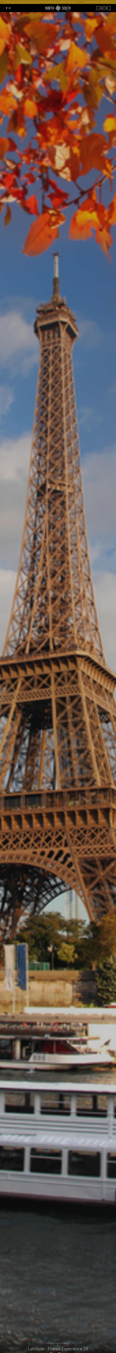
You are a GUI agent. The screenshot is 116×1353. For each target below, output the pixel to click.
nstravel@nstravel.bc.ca (92, 2)
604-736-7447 (105, 2)
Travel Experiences (51, 2)
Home (8, 2)
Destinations (62, 2)
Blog (42, 2)
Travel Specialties (23, 2)
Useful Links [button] (71, 2)
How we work (34, 2)
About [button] (14, 2)
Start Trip (103, 8)
